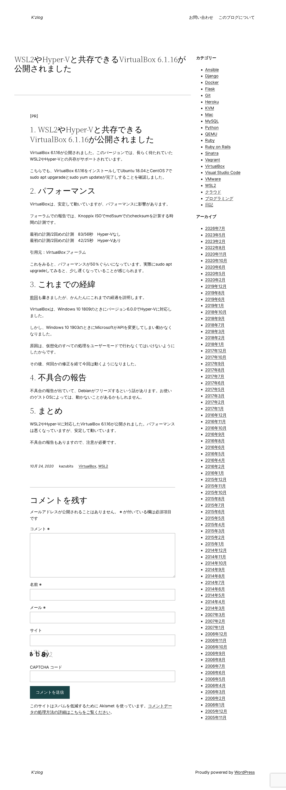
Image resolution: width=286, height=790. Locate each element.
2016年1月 (214, 473)
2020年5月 (215, 273)
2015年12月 (216, 479)
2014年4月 (215, 601)
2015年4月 (215, 524)
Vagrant (212, 159)
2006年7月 (215, 666)
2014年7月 (215, 582)
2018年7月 (215, 325)
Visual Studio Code (222, 172)
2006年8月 (215, 659)
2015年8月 (215, 498)
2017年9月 (215, 363)
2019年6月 (215, 299)
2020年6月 (215, 267)
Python (212, 127)
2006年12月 (216, 634)
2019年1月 (214, 305)
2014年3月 (215, 608)
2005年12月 (216, 711)
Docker (212, 82)
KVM (209, 108)
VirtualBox (87, 466)
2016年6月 (215, 447)
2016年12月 (216, 415)
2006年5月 (215, 679)
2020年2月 (215, 279)
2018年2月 (215, 337)
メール (38, 607)
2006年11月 (216, 640)
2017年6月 (215, 382)
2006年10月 (216, 646)
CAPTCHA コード (46, 667)
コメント (40, 528)
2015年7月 (215, 505)
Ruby (210, 140)
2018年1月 (214, 344)
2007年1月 (215, 627)
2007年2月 (215, 621)
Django (212, 76)
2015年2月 (215, 537)
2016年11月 (215, 421)
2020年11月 (216, 254)
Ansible (212, 69)
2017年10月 (215, 357)
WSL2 (103, 466)
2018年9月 (215, 318)
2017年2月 (215, 402)
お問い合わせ (201, 17)
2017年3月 (215, 395)
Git (208, 95)
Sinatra (212, 153)
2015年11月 (215, 486)
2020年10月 (216, 260)
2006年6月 (215, 672)
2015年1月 (214, 543)
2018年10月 (216, 312)
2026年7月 (215, 228)
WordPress (244, 772)
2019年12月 (216, 286)
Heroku (212, 101)
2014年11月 (215, 556)
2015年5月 (215, 518)
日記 (209, 204)
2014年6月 (215, 589)
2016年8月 (215, 440)
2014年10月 (216, 563)
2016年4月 (215, 460)
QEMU (211, 134)
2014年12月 (216, 550)
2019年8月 (215, 292)
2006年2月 (215, 698)
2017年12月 (215, 350)
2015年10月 (216, 492)
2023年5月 (215, 234)
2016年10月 (216, 428)
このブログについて (237, 17)
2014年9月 (215, 569)
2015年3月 (215, 530)
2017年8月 (215, 370)
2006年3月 (215, 691)
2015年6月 (215, 511)
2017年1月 (214, 408)
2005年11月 (216, 717)
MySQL (212, 121)
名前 (36, 584)
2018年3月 (215, 331)
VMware (213, 179)
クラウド (213, 192)
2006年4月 (215, 685)
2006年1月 (215, 704)
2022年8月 (215, 247)
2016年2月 (215, 466)
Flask (210, 89)
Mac (209, 114)
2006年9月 (215, 653)
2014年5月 (215, 595)
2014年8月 (215, 576)
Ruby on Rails (218, 146)
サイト (36, 630)
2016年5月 (215, 453)
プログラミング (219, 198)
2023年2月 (215, 241)
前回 (34, 297)
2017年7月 (214, 376)
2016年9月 (215, 434)
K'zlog (37, 17)
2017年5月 (215, 389)
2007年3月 (215, 614)
